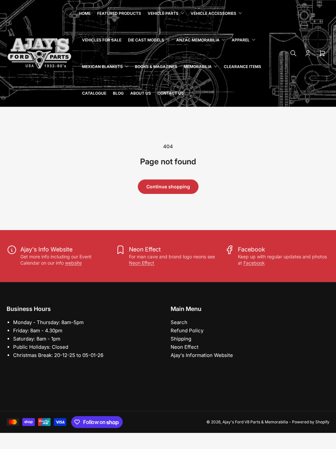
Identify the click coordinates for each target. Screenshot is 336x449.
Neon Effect (141, 263)
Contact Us (171, 93)
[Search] (293, 53)
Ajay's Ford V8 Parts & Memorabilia (255, 421)
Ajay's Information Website (202, 355)
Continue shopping (168, 186)
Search (179, 322)
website (73, 263)
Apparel (241, 39)
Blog (118, 93)
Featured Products (119, 13)
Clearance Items (242, 66)
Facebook (254, 263)
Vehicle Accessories (213, 13)
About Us (140, 93)
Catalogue (94, 93)
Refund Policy (187, 330)
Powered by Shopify (310, 421)
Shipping (181, 339)
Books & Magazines (156, 66)
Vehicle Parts (163, 13)
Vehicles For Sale (101, 39)
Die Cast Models (146, 39)
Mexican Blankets (102, 66)
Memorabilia (198, 66)
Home (85, 13)
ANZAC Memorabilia (198, 39)
